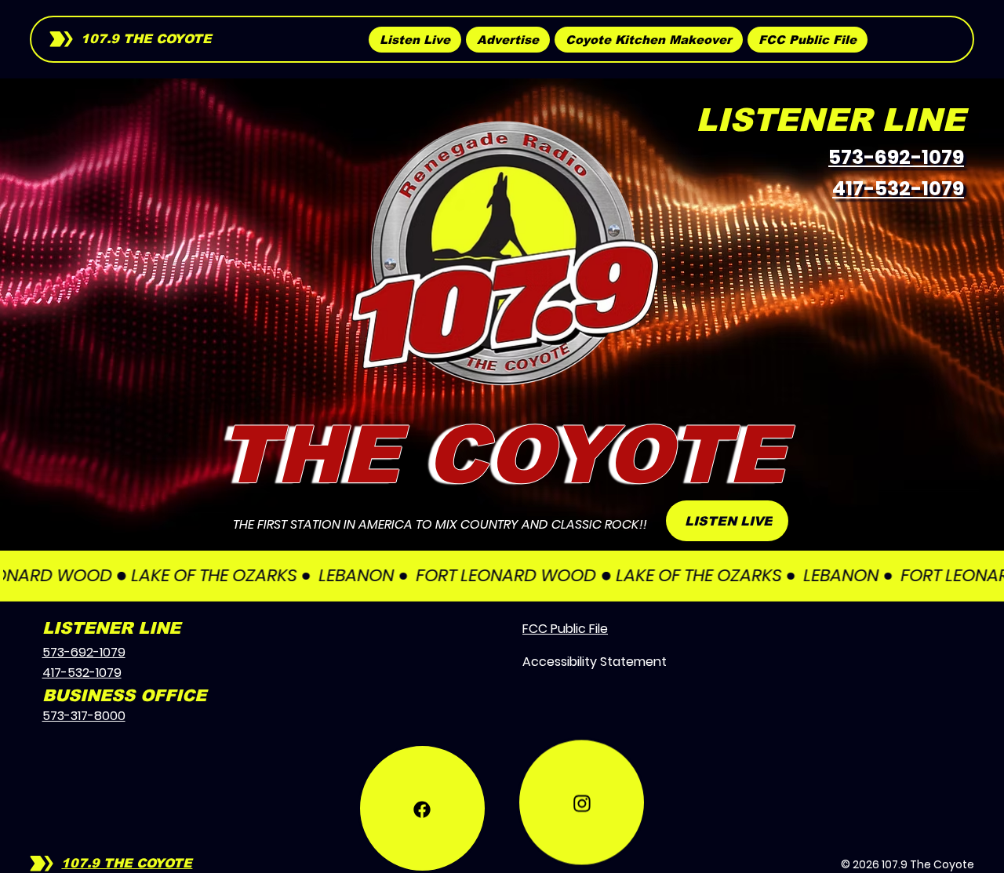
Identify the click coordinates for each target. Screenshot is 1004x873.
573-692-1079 (896, 157)
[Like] (422, 766)
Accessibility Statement (594, 662)
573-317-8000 (84, 716)
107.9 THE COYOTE (146, 38)
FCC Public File (565, 629)
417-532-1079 (898, 188)
